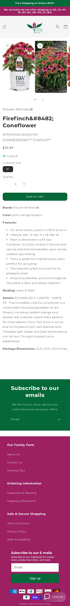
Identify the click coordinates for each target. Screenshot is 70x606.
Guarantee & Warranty (22, 493)
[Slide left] (27, 99)
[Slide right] (43, 99)
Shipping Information (21, 501)
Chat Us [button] (57, 596)
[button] (4, 27)
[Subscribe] (59, 419)
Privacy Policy (16, 531)
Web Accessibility (19, 539)
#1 (8, 169)
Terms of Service (18, 523)
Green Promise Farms (39, 604)
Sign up (35, 578)
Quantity (8, 176)
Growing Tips (16, 470)
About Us (13, 454)
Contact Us (14, 462)
